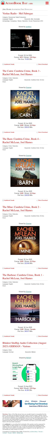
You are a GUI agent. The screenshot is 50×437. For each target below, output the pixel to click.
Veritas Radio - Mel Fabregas (18, 13)
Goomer (28, 87)
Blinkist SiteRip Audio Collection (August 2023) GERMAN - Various (24, 344)
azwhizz (28, 27)
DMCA (14, 433)
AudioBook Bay (19, 3)
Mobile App (20, 433)
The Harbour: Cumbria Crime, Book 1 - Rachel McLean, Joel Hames (23, 276)
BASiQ (28, 358)
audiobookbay (34, 431)
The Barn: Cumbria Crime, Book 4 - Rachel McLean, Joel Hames (21, 140)
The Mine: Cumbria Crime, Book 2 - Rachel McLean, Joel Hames (22, 208)
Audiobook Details (9, 64)
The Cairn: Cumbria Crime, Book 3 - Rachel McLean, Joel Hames (22, 72)
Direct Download (43, 64)
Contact (5, 433)
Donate (41, 431)
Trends (10, 433)
